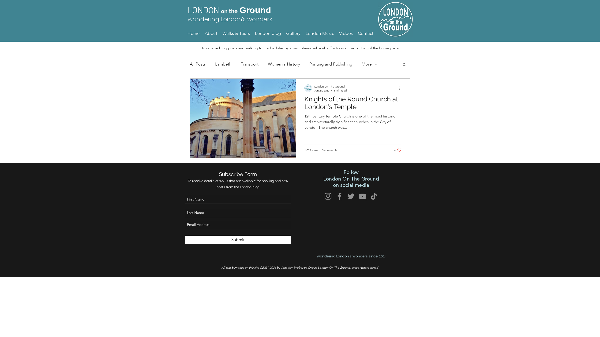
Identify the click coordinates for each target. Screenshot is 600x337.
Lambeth (223, 64)
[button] (404, 64)
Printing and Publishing (330, 64)
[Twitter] (351, 196)
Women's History (284, 64)
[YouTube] (362, 196)
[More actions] (401, 88)
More (367, 64)
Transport (250, 64)
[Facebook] (339, 196)
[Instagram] (328, 196)
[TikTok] (374, 196)
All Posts (198, 64)
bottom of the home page (377, 48)
